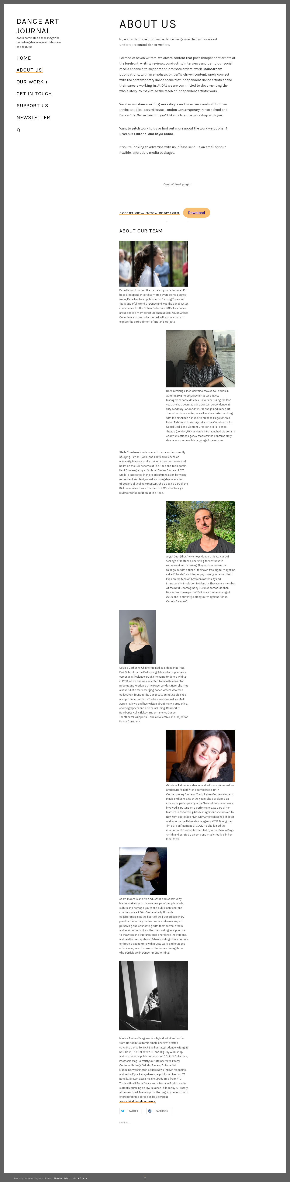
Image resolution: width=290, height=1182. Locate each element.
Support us (32, 105)
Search (18, 130)
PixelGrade (80, 1178)
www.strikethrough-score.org (137, 1101)
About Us (29, 70)
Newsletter (33, 117)
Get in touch (34, 94)
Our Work (30, 82)
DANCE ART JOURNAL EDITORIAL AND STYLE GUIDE (150, 213)
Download (196, 212)
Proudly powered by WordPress (33, 1178)
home (24, 58)
